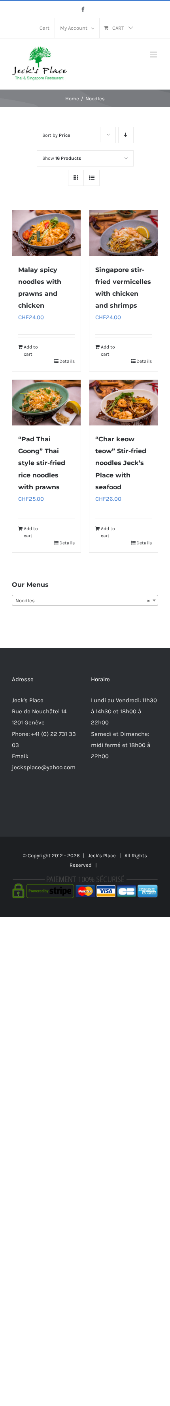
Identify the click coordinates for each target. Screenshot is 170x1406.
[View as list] (91, 178)
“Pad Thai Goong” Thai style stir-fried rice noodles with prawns (41, 462)
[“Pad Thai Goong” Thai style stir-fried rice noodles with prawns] (46, 402)
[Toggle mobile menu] (154, 54)
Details (67, 361)
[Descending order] (126, 135)
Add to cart (31, 350)
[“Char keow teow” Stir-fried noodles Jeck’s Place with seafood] (123, 402)
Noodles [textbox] (82, 600)
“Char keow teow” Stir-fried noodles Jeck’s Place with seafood (120, 462)
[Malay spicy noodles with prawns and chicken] (46, 233)
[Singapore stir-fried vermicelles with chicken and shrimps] (123, 233)
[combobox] (85, 600)
